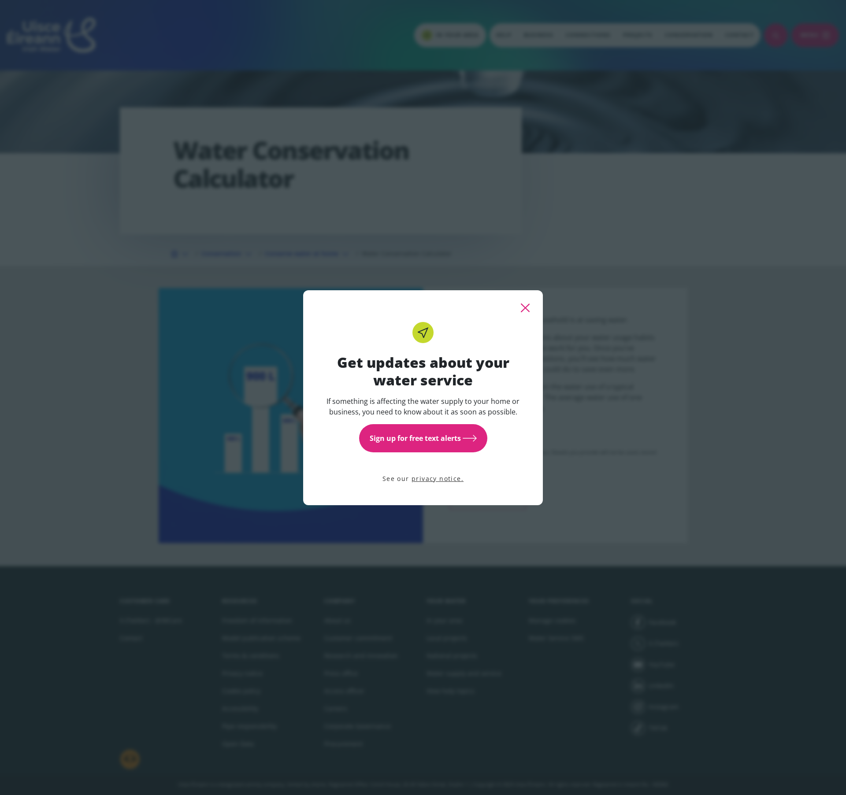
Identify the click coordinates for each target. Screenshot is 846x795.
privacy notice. (438, 478)
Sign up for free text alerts (415, 438)
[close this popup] (525, 307)
